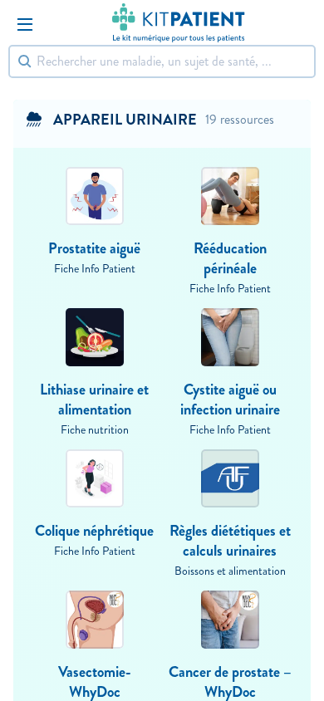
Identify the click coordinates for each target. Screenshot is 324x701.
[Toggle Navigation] (25, 24)
